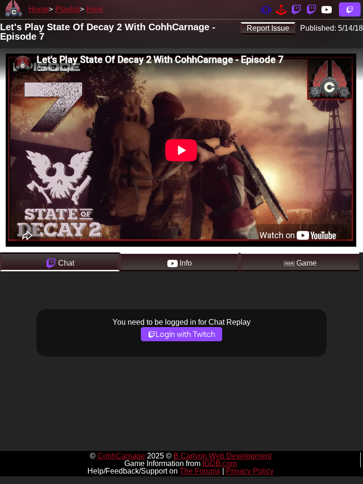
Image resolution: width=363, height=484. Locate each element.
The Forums (200, 471)
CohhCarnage (121, 456)
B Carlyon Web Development (222, 456)
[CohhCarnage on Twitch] (296, 9)
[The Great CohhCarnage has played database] (281, 9)
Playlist (67, 9)
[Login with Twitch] (350, 9)
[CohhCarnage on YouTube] (326, 9)
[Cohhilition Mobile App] (266, 9)
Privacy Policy (250, 471)
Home (38, 9)
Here (94, 9)
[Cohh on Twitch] (311, 9)
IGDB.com (219, 463)
